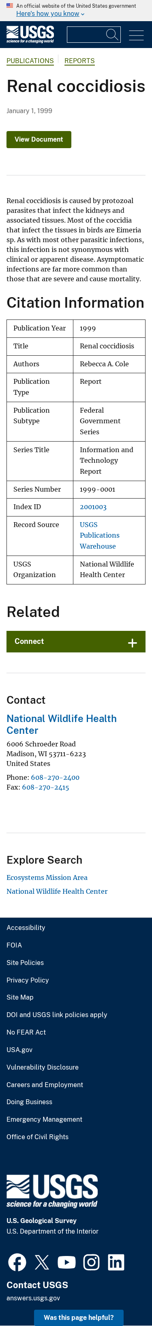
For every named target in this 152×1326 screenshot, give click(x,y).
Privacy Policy (27, 980)
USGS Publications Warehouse (100, 535)
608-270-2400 (55, 777)
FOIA (14, 945)
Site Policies (25, 963)
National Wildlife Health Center (56, 891)
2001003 (93, 507)
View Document (39, 139)
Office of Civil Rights (37, 1137)
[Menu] (136, 35)
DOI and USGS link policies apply (56, 1015)
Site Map (20, 997)
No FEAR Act (26, 1032)
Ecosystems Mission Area (47, 877)
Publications (30, 61)
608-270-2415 (45, 787)
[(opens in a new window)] (17, 1261)
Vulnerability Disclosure (42, 1067)
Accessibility (25, 928)
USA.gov (19, 1050)
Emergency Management (44, 1119)
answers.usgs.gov (33, 1298)
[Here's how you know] (76, 10)
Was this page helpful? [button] (79, 1318)
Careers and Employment (44, 1085)
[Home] (30, 41)
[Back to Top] (122, 1296)
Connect (29, 641)
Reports (79, 61)
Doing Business (29, 1102)
